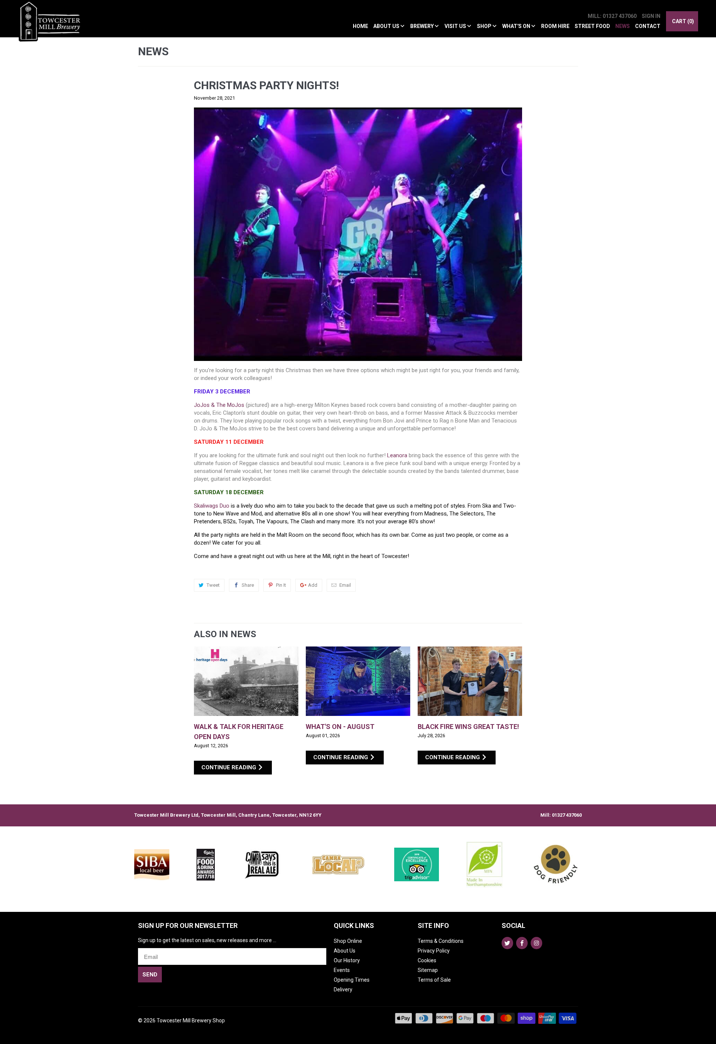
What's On (516, 26)
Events (342, 970)
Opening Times (352, 980)
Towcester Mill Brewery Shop (191, 1020)
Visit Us (456, 26)
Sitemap (428, 970)
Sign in (651, 16)
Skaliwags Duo (211, 505)
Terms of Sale (434, 980)
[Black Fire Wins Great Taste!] (470, 681)
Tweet (213, 585)
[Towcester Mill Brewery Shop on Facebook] (522, 943)
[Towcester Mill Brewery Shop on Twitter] (507, 943)
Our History (347, 960)
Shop (485, 26)
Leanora (397, 455)
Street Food (592, 26)
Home (360, 26)
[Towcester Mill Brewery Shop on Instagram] (536, 943)
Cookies (427, 960)
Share (248, 585)
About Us (387, 26)
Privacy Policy (434, 951)
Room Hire (555, 26)
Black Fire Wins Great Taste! (468, 726)
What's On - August (340, 726)
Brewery (422, 26)
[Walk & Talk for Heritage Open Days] (246, 681)
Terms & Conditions (441, 941)
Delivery (343, 989)
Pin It (281, 585)
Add (312, 585)
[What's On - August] (358, 681)
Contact (647, 26)
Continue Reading (229, 767)
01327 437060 (567, 815)
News (622, 26)
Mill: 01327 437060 (612, 16)
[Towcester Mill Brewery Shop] (51, 26)
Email (345, 585)
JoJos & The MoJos (219, 405)
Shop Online (348, 941)
